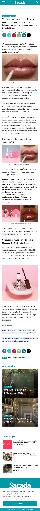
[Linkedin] (24, 35)
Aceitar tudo (20, 504)
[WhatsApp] (19, 35)
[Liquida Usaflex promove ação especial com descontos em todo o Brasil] (7, 444)
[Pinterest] (14, 35)
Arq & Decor (8, 387)
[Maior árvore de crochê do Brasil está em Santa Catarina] (7, 456)
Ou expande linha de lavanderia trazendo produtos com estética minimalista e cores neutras (25, 468)
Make (9, 357)
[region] (20, 499)
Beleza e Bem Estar (9, 16)
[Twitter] (9, 35)
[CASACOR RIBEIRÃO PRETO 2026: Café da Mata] (20, 383)
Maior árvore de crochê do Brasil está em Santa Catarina (25, 454)
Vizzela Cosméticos (19, 357)
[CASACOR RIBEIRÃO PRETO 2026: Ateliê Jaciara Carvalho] (20, 412)
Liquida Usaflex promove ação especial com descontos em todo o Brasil (25, 443)
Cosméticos (6, 320)
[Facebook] (4, 35)
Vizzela (28, 317)
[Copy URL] (29, 35)
